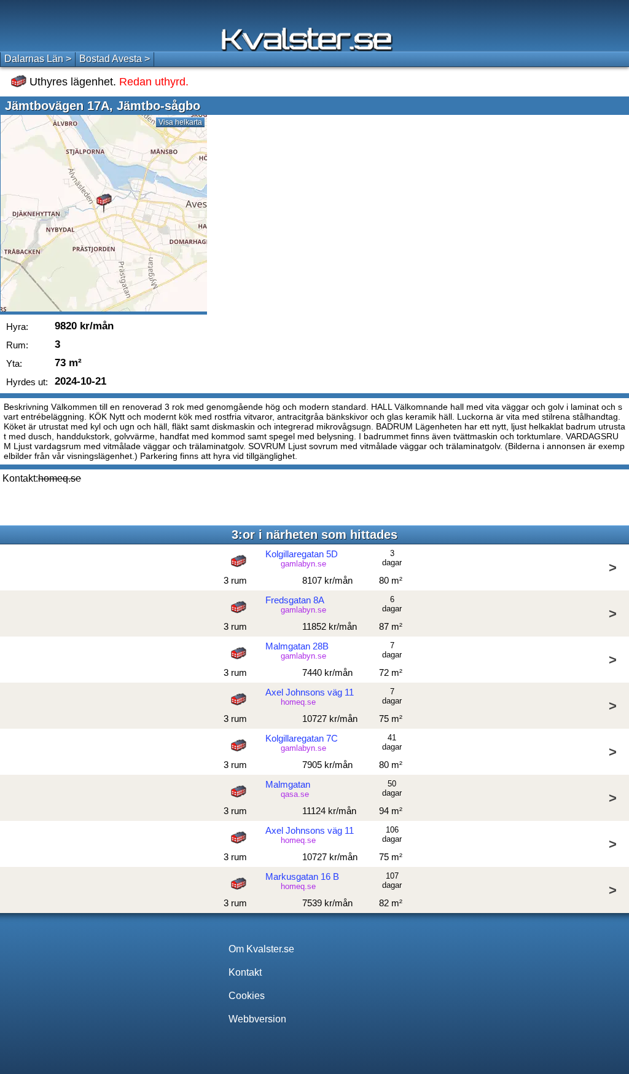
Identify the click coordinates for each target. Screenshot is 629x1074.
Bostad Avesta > (114, 58)
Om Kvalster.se (261, 949)
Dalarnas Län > (37, 58)
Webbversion (257, 1019)
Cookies (247, 995)
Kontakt (245, 972)
